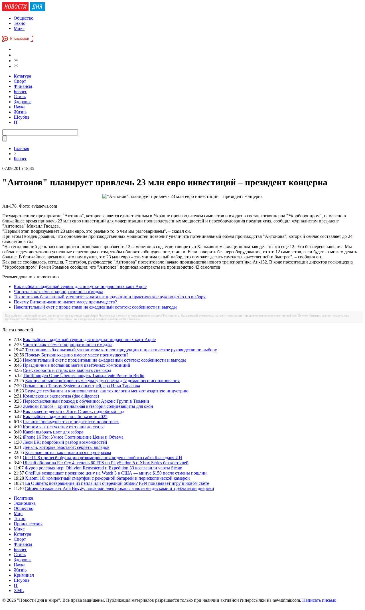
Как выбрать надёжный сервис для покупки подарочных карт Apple (80, 286)
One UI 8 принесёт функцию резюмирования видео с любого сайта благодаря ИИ (102, 457)
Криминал (24, 575)
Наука (19, 106)
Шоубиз (21, 117)
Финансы (23, 86)
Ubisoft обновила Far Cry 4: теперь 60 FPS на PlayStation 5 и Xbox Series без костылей (105, 462)
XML (19, 590)
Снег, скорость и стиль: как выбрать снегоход (67, 370)
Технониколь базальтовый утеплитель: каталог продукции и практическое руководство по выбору (110, 296)
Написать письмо (319, 600)
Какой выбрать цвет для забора (53, 431)
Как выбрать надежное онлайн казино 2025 (65, 416)
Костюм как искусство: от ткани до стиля (63, 426)
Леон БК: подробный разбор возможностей (65, 442)
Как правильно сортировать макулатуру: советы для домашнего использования (102, 380)
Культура (22, 76)
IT (16, 122)
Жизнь (20, 112)
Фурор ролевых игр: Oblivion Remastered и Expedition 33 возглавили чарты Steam (103, 467)
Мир (18, 513)
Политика (23, 498)
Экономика (25, 503)
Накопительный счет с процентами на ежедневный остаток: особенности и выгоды (95, 307)
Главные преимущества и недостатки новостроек (71, 421)
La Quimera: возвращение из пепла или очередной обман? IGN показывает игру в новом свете (117, 483)
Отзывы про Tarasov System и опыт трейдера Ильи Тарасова (81, 385)
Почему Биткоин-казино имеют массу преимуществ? (65, 301)
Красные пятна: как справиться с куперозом (68, 452)
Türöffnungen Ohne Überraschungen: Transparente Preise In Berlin (83, 375)
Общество (23, 18)
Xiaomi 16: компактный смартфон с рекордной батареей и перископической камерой (107, 478)
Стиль (20, 96)
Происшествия (28, 523)
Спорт (20, 81)
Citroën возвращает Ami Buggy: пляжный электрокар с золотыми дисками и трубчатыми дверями (119, 488)
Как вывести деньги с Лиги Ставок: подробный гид (73, 411)
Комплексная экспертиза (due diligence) (61, 396)
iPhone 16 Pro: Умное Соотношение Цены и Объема (73, 437)
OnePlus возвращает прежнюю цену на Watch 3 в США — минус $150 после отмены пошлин (116, 473)
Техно (19, 23)
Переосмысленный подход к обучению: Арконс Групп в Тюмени (86, 401)
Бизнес (20, 91)
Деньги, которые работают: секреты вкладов (66, 447)
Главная (21, 148)
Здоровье (22, 101)
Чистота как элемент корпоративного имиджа (58, 291)
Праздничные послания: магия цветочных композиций (76, 365)
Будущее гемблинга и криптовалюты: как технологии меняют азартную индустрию (106, 390)
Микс (19, 28)
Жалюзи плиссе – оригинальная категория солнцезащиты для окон (88, 406)
